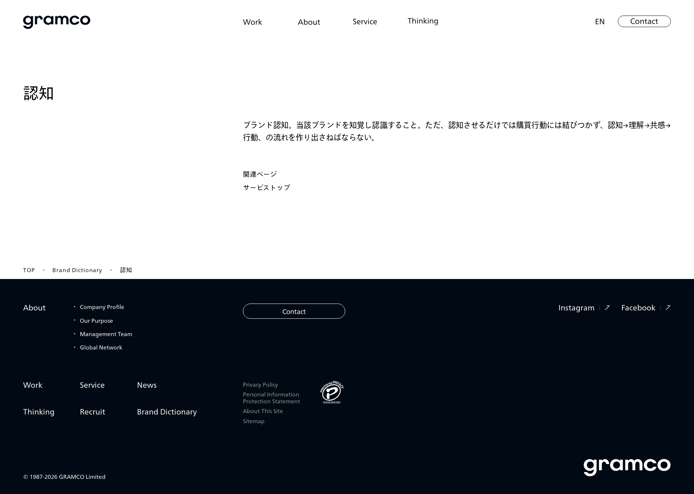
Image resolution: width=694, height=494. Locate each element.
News (147, 384)
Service (92, 384)
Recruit (92, 411)
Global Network (101, 347)
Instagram (576, 307)
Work (32, 384)
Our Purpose (96, 320)
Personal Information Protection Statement (271, 397)
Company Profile (102, 306)
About (34, 307)
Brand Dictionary (77, 270)
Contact (294, 311)
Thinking (39, 411)
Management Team (106, 333)
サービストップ (266, 187)
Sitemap (254, 420)
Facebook (638, 307)
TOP (29, 270)
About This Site (263, 410)
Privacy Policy (260, 384)
